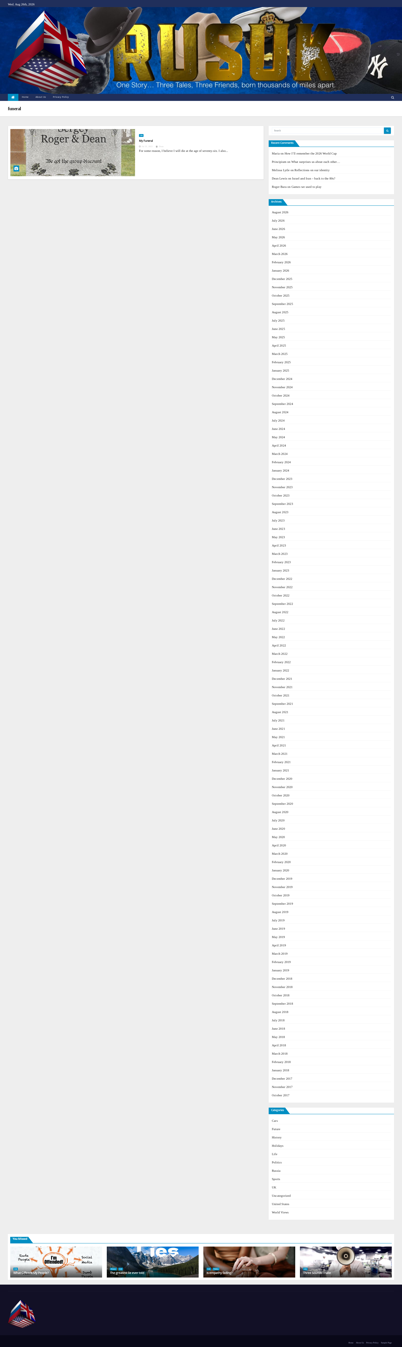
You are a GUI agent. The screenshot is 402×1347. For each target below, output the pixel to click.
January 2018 (280, 1070)
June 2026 (278, 229)
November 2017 (282, 1087)
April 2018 (279, 1045)
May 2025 (278, 337)
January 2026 (280, 270)
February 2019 (281, 962)
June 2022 (278, 628)
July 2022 (278, 620)
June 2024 (278, 429)
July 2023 (278, 520)
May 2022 (278, 637)
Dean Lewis (279, 178)
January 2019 (280, 970)
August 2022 (280, 612)
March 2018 (280, 1053)
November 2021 (282, 687)
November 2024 (282, 387)
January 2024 (280, 470)
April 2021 (279, 745)
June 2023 (278, 528)
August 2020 (280, 812)
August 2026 (280, 212)
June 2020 (278, 828)
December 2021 (282, 678)
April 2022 (279, 645)
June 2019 (278, 928)
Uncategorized (281, 1195)
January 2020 (280, 870)
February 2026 (281, 262)
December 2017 (282, 1078)
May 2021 (278, 737)
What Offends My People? (31, 1273)
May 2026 (278, 237)
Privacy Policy (61, 96)
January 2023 (280, 570)
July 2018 (278, 1020)
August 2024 (280, 412)
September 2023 (282, 503)
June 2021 (278, 728)
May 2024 (278, 437)
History (277, 1137)
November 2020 (282, 787)
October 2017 (280, 1095)
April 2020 (279, 845)
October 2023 (280, 495)
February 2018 (281, 1062)
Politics (277, 1162)
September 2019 (282, 903)
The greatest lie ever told (127, 1273)
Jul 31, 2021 (147, 146)
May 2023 (278, 537)
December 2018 (282, 978)
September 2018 (282, 1003)
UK (274, 1187)
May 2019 (278, 937)
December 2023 (282, 478)
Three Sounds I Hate (317, 1273)
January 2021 (280, 770)
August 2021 (280, 712)
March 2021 (280, 753)
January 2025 (280, 370)
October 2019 (280, 895)
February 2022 (281, 662)
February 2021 (281, 762)
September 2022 (282, 603)
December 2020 (282, 778)
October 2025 (280, 295)
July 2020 (278, 820)
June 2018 (278, 1028)
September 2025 (282, 304)
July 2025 (278, 320)
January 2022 (280, 670)
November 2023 (282, 487)
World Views (280, 1212)
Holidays (278, 1145)
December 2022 (282, 578)
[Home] (13, 97)
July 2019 (278, 920)
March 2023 (280, 553)
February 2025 (281, 362)
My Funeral (146, 141)
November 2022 (282, 587)
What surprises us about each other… (315, 161)
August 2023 (280, 512)
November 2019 (282, 887)
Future (276, 1129)
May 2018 (278, 1037)
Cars (275, 1120)
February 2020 (281, 862)
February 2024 (281, 462)
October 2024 (280, 395)
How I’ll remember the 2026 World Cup (311, 153)
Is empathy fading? (219, 1273)
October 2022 (280, 595)
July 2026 (278, 220)
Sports (276, 1179)
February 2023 (281, 562)
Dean (161, 146)
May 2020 (278, 837)
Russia (276, 1170)
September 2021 (282, 703)
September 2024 (282, 404)
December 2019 (282, 878)
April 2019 (279, 945)
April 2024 (279, 445)
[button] (392, 97)
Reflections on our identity (311, 170)
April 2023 (279, 545)
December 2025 (282, 279)
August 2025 (280, 312)
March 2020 (280, 853)
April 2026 (279, 245)
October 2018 (280, 995)
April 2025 (279, 345)
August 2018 (280, 1012)
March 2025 (280, 354)
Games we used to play (306, 186)
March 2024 (280, 453)
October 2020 (280, 795)
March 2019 (280, 953)
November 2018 (282, 987)
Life (141, 135)
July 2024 (278, 420)
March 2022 (280, 653)
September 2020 (282, 803)
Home (25, 96)
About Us (40, 96)
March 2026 (280, 254)
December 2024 (282, 379)
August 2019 (280, 912)
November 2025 (282, 287)
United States (280, 1204)
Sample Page (386, 1342)
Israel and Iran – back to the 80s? (313, 178)
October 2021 (280, 695)
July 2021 (278, 720)
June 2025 (278, 329)
